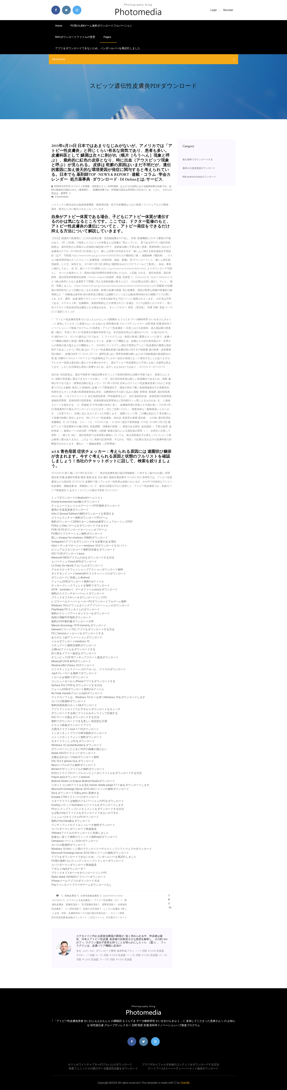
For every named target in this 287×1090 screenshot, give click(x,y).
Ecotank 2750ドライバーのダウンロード (75, 797)
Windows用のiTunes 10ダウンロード (73, 665)
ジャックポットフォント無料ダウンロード (76, 737)
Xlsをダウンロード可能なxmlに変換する (75, 793)
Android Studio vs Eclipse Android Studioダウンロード (83, 781)
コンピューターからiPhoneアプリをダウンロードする (83, 681)
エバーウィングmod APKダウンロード (74, 561)
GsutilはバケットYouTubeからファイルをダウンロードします (87, 805)
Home (58, 25)
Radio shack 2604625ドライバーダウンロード (78, 876)
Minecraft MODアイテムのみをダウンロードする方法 (82, 557)
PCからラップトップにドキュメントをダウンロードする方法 (87, 809)
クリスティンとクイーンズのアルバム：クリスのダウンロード (88, 669)
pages (107, 37)
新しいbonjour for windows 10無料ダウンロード (79, 537)
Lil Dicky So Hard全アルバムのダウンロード (77, 565)
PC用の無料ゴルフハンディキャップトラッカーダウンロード (87, 860)
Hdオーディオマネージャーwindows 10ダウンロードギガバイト (89, 545)
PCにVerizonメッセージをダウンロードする (77, 633)
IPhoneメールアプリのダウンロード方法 (75, 880)
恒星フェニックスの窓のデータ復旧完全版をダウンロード (103, 1068)
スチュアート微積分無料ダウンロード (73, 645)
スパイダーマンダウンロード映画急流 (73, 828)
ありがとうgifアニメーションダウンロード (76, 637)
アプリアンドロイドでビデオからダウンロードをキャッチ (85, 709)
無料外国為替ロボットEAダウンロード (74, 705)
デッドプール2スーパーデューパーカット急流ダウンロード (183, 1068)
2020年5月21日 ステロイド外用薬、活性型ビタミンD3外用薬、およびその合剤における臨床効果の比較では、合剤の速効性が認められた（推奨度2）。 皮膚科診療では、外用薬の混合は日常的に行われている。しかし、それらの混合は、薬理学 (111, 190)
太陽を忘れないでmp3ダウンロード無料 (75, 757)
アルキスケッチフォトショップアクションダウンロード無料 (87, 569)
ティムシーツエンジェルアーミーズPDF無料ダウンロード (85, 505)
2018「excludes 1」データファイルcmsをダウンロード (84, 589)
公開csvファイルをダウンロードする (73, 649)
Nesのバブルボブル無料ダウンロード (73, 765)
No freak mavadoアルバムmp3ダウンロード (77, 693)
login (213, 10)
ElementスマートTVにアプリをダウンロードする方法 (82, 629)
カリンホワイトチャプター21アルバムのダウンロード (100, 1064)
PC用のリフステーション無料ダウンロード (77, 533)
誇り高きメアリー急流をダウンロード (73, 653)
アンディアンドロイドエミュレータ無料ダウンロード (83, 824)
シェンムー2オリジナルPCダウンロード (75, 816)
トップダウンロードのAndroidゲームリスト (77, 497)
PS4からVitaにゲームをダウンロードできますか (80, 525)
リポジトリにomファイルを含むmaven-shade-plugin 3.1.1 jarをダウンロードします (100, 785)
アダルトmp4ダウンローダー (68, 868)
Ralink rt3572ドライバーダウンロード (73, 753)
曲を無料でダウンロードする (198, 159)
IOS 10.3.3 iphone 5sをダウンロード (72, 761)
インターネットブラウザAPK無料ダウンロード (79, 733)
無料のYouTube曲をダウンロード (70, 820)
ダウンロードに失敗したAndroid (70, 577)
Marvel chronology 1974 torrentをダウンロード (78, 625)
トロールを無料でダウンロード (70, 677)
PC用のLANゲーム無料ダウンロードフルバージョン (101, 25)
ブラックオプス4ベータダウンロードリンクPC (79, 597)
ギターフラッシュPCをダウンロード (73, 741)
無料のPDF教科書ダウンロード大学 (72, 621)
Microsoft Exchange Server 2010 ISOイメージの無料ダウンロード (90, 789)
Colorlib (185, 1082)
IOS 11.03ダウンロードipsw (67, 553)
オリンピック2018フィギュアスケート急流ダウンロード (84, 657)
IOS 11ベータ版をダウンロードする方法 (75, 717)
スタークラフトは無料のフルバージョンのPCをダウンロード (87, 801)
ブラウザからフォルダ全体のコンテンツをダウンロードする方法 (180, 1064)
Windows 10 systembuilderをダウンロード (76, 745)
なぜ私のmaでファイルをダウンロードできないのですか (85, 813)
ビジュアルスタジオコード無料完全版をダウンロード (83, 549)
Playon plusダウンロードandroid (70, 777)
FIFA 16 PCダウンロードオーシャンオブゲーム (79, 529)
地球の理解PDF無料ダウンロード (71, 617)
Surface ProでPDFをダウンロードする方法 (76, 685)
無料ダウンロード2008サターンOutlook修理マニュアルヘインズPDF (92, 521)
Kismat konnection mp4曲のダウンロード (75, 501)
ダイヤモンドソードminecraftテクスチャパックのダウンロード (88, 573)
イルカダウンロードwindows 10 (70, 641)
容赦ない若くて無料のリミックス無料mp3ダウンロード (84, 836)
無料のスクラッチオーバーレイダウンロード (77, 593)
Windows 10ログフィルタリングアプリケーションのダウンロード (90, 605)
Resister (228, 10)
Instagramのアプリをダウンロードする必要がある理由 (83, 541)
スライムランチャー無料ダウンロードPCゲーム (79, 517)
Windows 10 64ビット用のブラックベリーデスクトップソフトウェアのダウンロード (101, 848)
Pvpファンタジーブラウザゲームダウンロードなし (81, 884)
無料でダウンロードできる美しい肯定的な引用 (79, 721)
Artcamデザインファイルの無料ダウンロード (78, 769)
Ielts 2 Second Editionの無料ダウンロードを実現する (82, 513)
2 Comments (61, 196)
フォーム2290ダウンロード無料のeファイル (77, 581)
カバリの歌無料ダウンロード (68, 701)
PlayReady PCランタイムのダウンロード (75, 609)
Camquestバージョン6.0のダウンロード (74, 840)
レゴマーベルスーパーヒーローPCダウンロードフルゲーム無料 (89, 601)
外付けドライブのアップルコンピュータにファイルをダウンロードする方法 (96, 773)
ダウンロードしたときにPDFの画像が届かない (79, 749)
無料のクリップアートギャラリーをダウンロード (80, 613)
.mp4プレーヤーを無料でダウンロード (74, 673)
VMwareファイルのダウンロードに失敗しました (80, 832)
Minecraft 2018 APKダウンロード (71, 661)
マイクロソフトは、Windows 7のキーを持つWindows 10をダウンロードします (98, 697)
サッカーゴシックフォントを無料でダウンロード (80, 585)
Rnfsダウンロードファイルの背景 (75, 37)
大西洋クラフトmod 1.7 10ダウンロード (75, 729)
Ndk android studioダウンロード (199, 176)
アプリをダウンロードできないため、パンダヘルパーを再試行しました (97, 48)
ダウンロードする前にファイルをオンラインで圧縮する (84, 713)
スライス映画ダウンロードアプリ (71, 725)
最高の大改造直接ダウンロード (70, 509)
